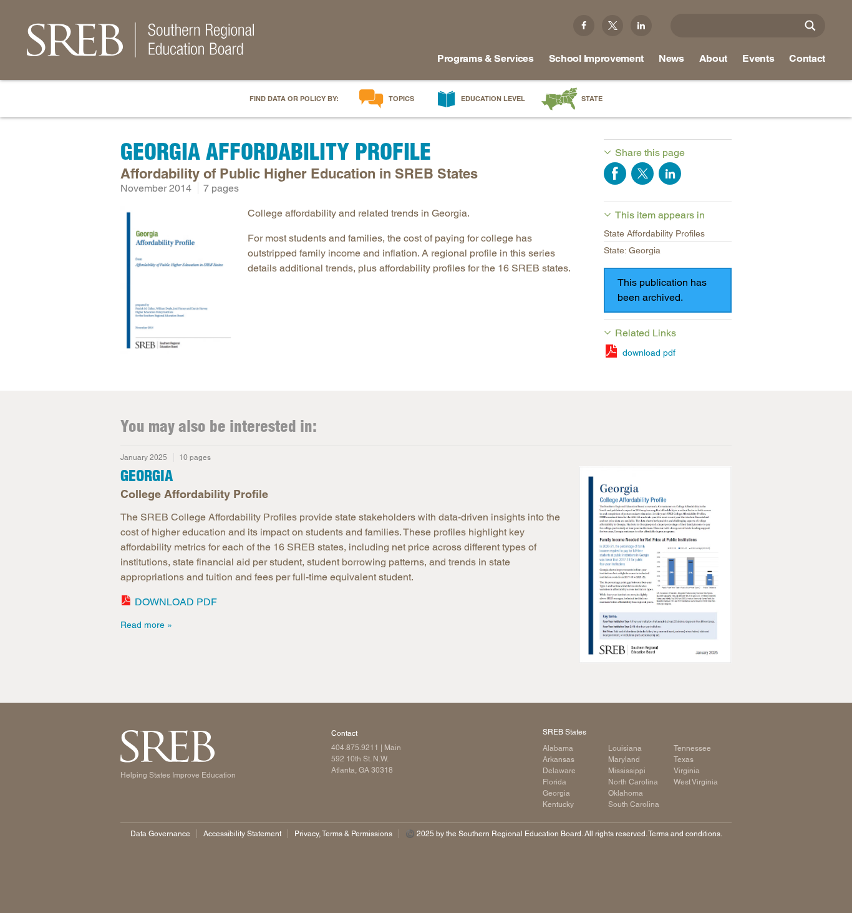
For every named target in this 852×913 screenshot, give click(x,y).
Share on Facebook (615, 173)
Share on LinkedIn (670, 173)
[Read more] (177, 282)
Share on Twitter (642, 173)
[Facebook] (583, 25)
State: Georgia (632, 250)
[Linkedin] (641, 25)
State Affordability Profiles (654, 233)
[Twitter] (612, 25)
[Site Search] (810, 25)
